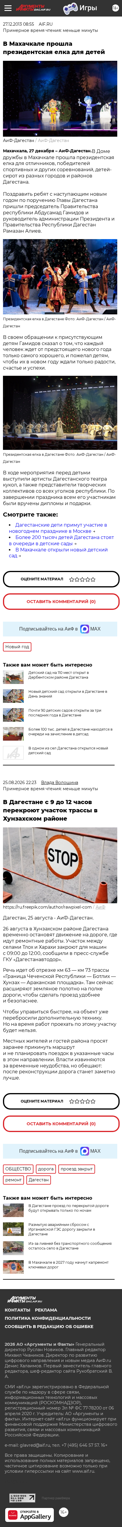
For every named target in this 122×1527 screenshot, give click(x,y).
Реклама (46, 1310)
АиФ (100, 907)
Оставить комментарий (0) (61, 601)
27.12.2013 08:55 (18, 24)
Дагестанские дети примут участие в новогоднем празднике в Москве (58, 528)
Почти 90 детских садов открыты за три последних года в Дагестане (64, 712)
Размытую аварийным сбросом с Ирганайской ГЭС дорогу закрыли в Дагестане (61, 1229)
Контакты (17, 1310)
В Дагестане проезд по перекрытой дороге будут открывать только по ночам (68, 1208)
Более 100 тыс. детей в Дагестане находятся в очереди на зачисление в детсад (70, 731)
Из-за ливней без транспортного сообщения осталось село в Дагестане (70, 1245)
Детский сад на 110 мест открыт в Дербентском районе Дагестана (58, 675)
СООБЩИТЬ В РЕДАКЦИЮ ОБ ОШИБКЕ (49, 1326)
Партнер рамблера (56, 1498)
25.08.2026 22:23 (19, 782)
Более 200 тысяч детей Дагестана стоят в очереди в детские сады (61, 540)
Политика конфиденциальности (48, 1318)
